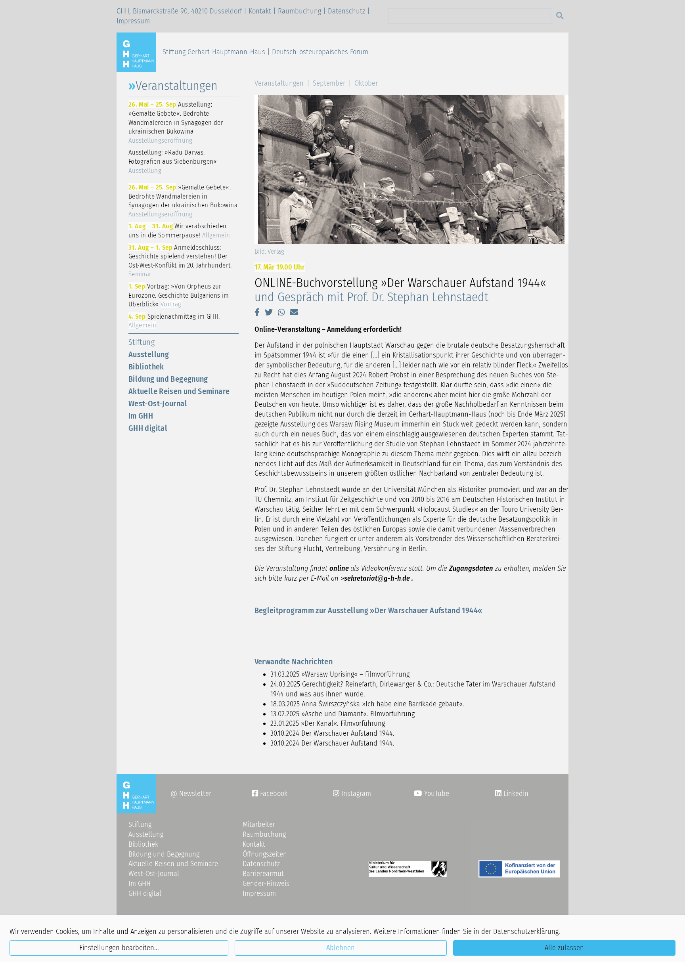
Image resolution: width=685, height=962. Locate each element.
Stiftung (141, 342)
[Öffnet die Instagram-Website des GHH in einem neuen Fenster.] (498, 793)
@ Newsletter (190, 793)
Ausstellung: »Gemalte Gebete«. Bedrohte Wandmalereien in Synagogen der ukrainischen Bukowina (175, 122)
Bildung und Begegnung (168, 379)
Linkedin (514, 793)
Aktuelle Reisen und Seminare (179, 391)
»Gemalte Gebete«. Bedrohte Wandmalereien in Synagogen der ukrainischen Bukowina (182, 200)
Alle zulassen (564, 947)
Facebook (269, 793)
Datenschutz (346, 11)
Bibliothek (146, 366)
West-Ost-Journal (157, 403)
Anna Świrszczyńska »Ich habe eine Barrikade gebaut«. (383, 704)
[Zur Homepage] (140, 52)
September (329, 83)
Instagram (352, 793)
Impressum (133, 21)
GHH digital (147, 428)
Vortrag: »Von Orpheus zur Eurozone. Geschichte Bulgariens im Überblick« (178, 295)
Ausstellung (148, 354)
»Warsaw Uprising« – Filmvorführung (355, 674)
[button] (257, 312)
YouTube (435, 793)
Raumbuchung (299, 11)
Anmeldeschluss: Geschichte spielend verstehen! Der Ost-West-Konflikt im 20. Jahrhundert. (180, 260)
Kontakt (260, 11)
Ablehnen (340, 947)
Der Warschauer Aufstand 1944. (347, 733)
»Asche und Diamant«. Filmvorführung (358, 714)
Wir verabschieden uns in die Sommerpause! (179, 230)
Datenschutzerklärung (526, 931)
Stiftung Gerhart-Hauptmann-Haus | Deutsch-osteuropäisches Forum (265, 52)
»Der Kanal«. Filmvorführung (343, 723)
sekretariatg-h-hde (377, 578)
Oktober (366, 83)
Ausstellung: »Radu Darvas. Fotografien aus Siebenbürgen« (172, 161)
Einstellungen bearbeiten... (119, 947)
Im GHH (140, 416)
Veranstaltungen (279, 83)
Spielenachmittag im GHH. (174, 320)
